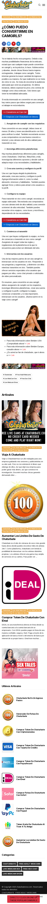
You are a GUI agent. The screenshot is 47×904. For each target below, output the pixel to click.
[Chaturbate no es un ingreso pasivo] (8, 699)
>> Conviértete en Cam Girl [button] (15, 112)
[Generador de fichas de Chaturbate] (8, 715)
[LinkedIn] (18, 43)
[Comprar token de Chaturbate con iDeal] (23, 585)
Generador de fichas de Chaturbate (27, 715)
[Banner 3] (23, 320)
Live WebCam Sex (34, 17)
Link (28, 344)
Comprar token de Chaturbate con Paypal (30, 809)
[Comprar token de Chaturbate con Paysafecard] (8, 762)
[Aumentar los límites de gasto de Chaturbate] (23, 503)
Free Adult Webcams (19, 17)
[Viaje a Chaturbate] (23, 422)
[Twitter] (9, 43)
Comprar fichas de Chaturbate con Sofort (30, 794)
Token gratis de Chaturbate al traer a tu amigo (30, 825)
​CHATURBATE (8, 893)
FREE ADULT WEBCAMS (26, 893)
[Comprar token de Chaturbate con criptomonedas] (8, 731)
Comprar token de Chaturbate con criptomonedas (30, 730)
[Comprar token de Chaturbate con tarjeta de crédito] (8, 747)
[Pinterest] (13, 43)
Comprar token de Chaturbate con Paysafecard (30, 762)
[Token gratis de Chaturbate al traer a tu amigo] (8, 825)
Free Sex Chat (7, 21)
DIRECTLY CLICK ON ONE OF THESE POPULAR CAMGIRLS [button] (23, 898)
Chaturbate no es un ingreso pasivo (29, 699)
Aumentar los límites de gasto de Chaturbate (30, 841)
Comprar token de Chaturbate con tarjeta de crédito (30, 746)
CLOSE (40, 897)
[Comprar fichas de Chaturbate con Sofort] (8, 794)
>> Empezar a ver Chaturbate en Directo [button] (20, 117)
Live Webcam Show (21, 21)
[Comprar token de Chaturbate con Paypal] (8, 810)
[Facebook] (4, 43)
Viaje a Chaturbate (13, 454)
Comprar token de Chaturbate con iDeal (30, 778)
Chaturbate (6, 17)
